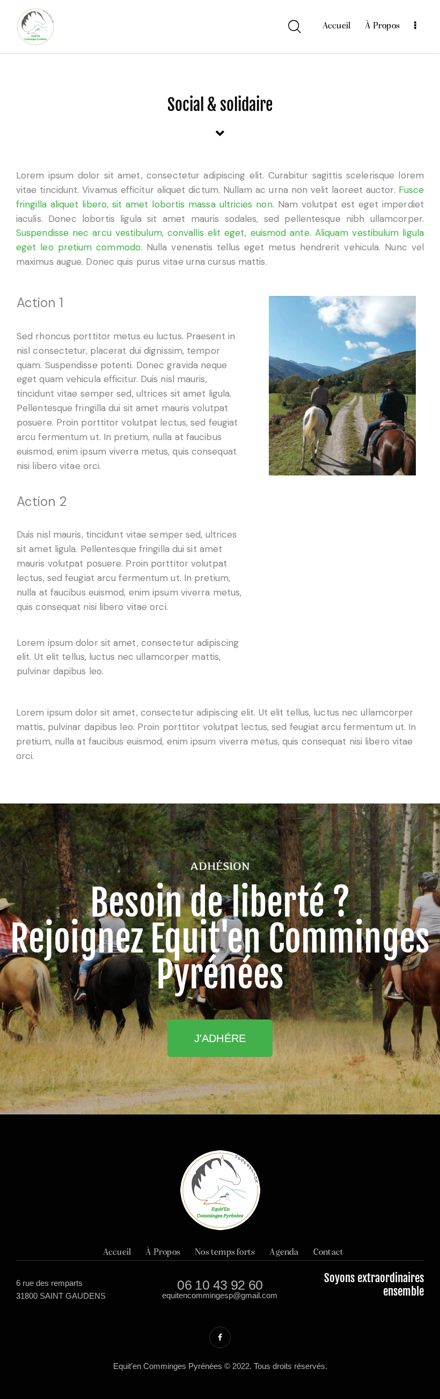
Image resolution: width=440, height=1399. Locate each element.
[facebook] (220, 1337)
